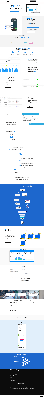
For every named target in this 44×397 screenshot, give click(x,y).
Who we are (16, 374)
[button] (22, 256)
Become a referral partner (17, 370)
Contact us (16, 373)
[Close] (43, 396)
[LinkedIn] (10, 375)
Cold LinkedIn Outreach (12, 370)
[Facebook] (12, 375)
